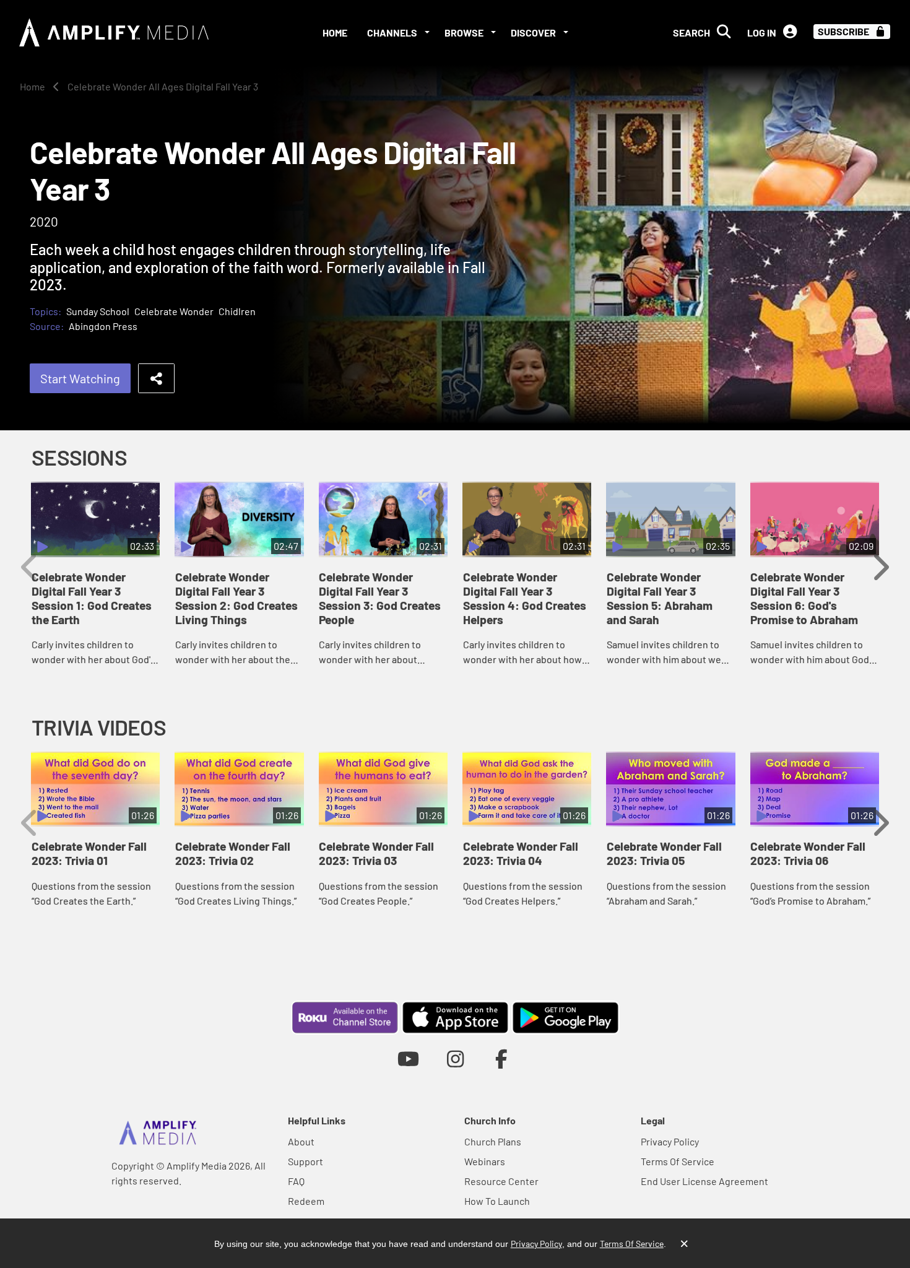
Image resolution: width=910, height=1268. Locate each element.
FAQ (296, 1181)
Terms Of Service (677, 1161)
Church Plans (492, 1141)
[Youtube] (408, 1058)
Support (305, 1161)
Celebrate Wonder (174, 311)
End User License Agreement (704, 1181)
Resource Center (501, 1181)
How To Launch (497, 1201)
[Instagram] (455, 1058)
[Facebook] (502, 1058)
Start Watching (80, 378)
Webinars (484, 1161)
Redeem (306, 1201)
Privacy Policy (670, 1141)
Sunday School (97, 311)
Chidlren (237, 311)
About (301, 1141)
